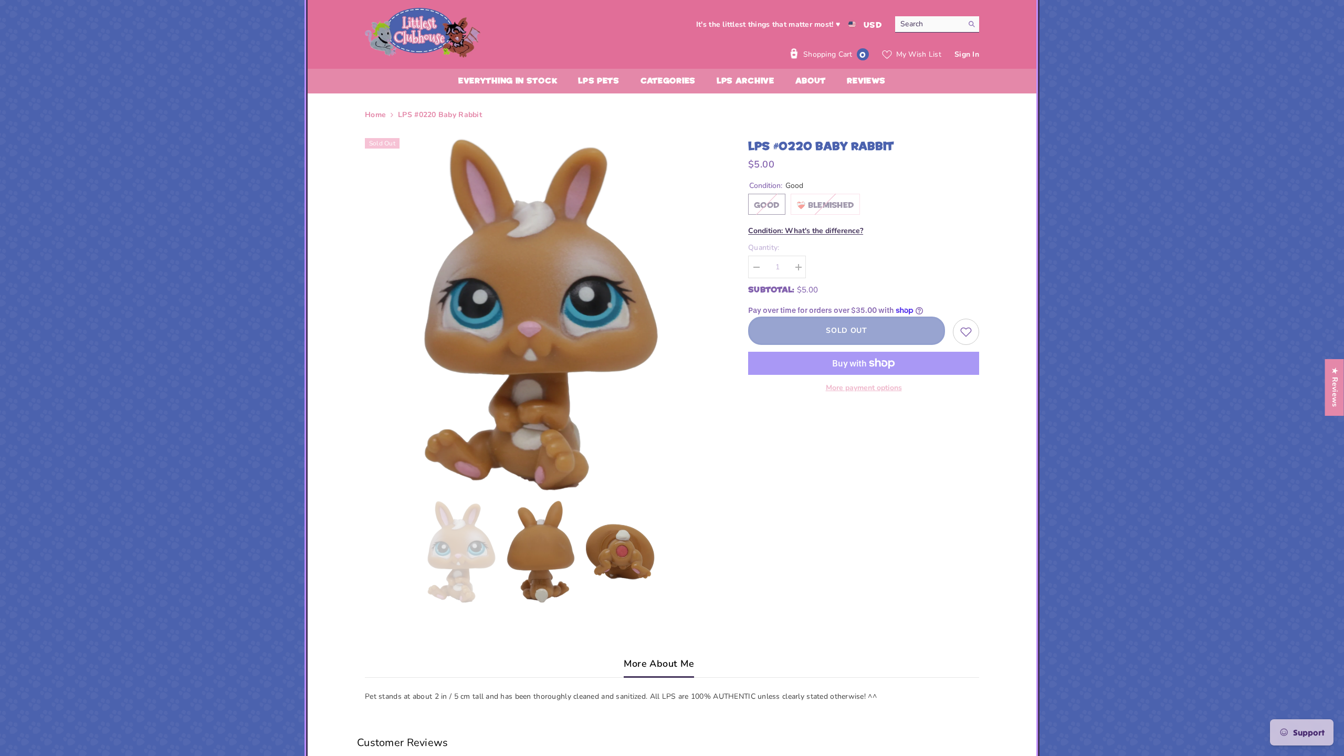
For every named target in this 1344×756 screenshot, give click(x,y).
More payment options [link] (864, 388)
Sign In (966, 54)
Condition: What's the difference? (805, 231)
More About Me (659, 663)
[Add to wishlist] (966, 332)
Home (375, 115)
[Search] (937, 24)
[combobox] (929, 24)
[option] (541, 314)
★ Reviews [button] (1335, 387)
